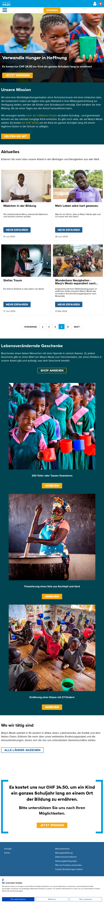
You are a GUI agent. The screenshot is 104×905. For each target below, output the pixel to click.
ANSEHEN (52, 485)
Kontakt (8, 848)
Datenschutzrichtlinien (66, 857)
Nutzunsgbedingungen (66, 861)
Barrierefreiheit (62, 848)
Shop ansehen (52, 370)
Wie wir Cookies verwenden (68, 865)
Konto (7, 852)
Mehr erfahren (18, 229)
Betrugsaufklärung (64, 852)
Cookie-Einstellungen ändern (69, 869)
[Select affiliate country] (100, 3)
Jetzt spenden (17, 75)
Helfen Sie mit (15, 136)
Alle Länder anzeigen (22, 750)
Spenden (52, 10)
